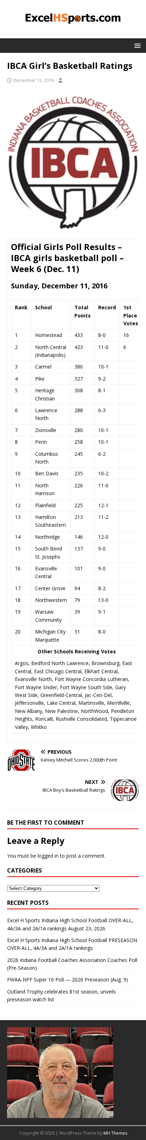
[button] (136, 45)
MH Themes (115, 1133)
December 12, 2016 (33, 80)
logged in (48, 855)
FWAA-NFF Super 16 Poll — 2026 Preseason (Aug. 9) (67, 979)
